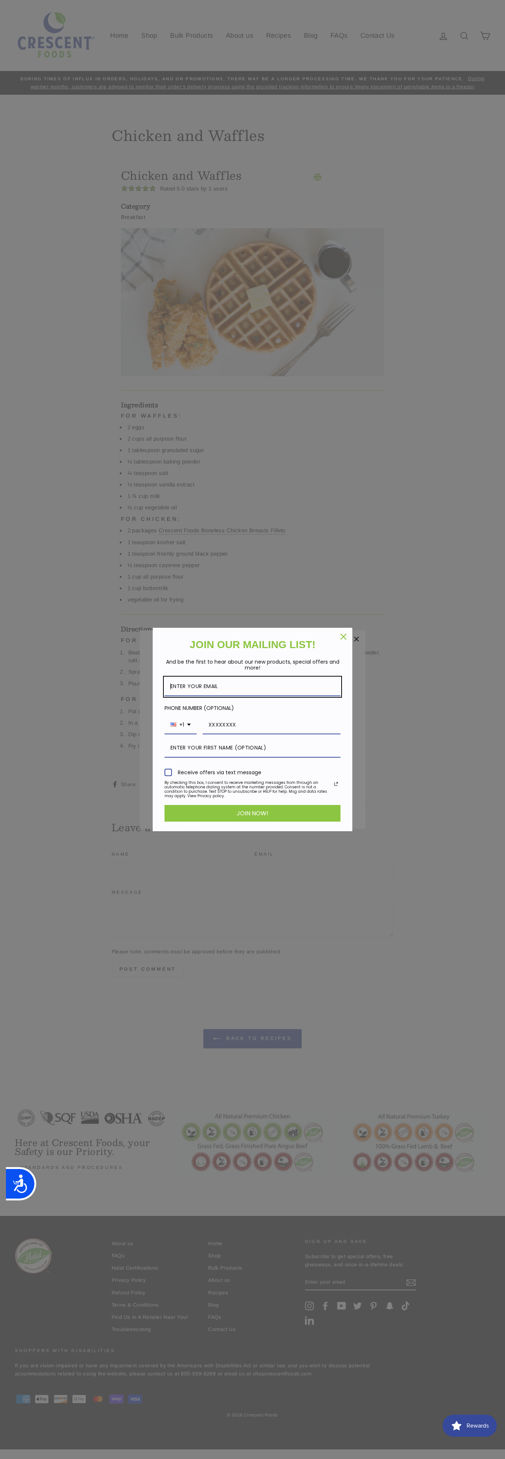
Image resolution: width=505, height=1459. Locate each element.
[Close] (343, 637)
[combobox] (181, 725)
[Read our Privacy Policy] (336, 783)
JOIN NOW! (252, 813)
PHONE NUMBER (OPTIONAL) (199, 708)
